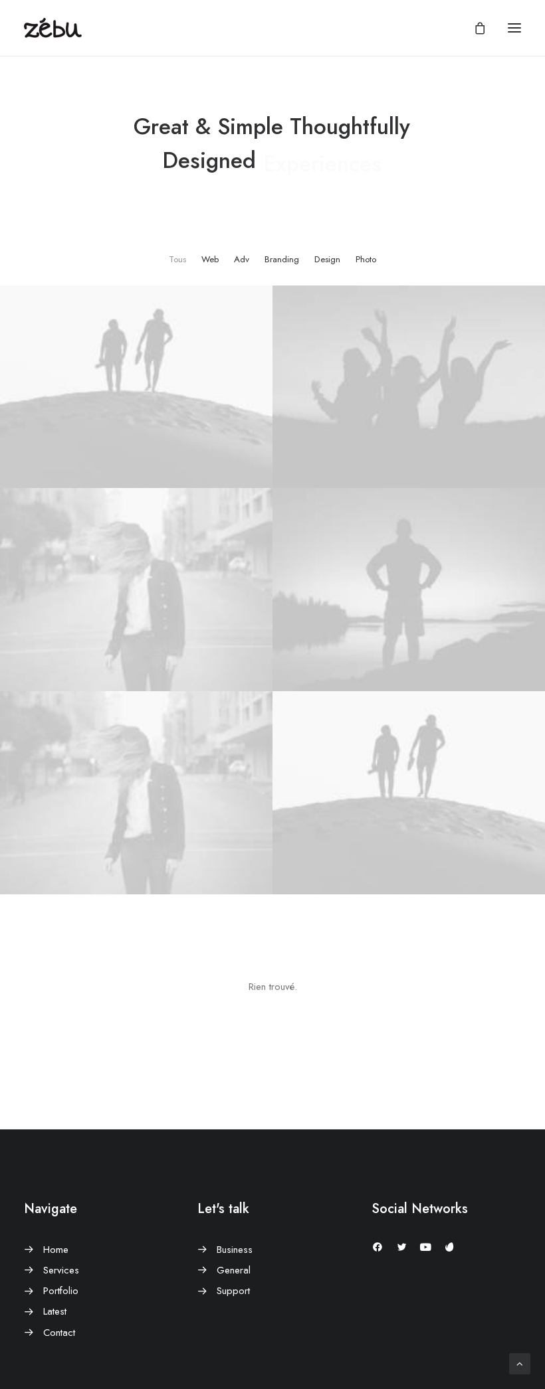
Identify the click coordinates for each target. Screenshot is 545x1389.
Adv (241, 259)
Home (55, 1249)
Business (235, 1249)
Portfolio (60, 1290)
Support (233, 1290)
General (234, 1270)
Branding (282, 259)
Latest (54, 1311)
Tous (177, 259)
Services (61, 1270)
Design (327, 259)
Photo (366, 259)
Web (210, 259)
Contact (59, 1332)
